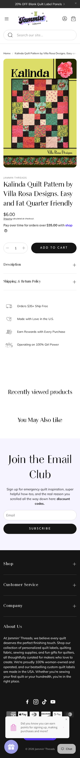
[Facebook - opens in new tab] (27, 701)
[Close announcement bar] (76, 3)
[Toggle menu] (6, 19)
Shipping (7, 218)
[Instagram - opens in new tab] (35, 701)
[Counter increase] (24, 248)
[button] (40, 35)
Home (7, 53)
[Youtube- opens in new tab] (52, 701)
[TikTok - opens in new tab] (44, 701)
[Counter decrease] (7, 248)
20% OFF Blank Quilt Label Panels (38, 4)
